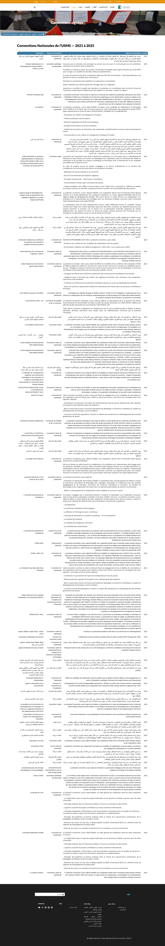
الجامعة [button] (112, 7)
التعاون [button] (74, 7)
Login (54, 1)
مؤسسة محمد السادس (94, 926)
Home (40, 34)
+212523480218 (119, 1)
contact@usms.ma (105, 1)
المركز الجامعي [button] (103, 7)
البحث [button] (80, 7)
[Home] (123, 6)
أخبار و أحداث (73, 907)
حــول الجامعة (122, 907)
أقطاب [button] (94, 7)
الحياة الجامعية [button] (65, 7)
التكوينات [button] (87, 7)
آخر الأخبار (123, 910)
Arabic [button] (43, 1)
